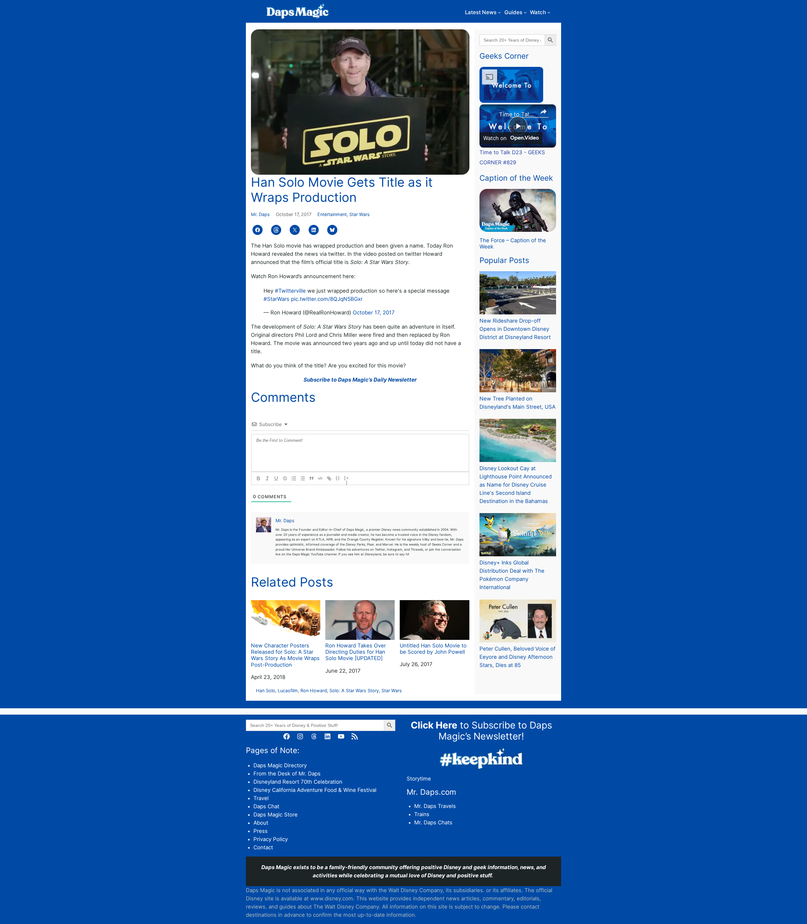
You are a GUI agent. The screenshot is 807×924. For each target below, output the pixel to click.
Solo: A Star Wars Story (354, 690)
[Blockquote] (311, 478)
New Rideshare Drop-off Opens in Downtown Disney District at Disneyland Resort (515, 329)
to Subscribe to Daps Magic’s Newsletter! (481, 730)
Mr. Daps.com (431, 792)
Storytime (419, 778)
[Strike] (285, 478)
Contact (263, 847)
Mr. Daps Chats (433, 822)
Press (260, 831)
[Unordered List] (302, 478)
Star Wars (359, 214)
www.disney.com (331, 898)
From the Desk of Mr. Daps (287, 773)
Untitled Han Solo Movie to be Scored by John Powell (433, 648)
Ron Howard (313, 690)
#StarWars (276, 299)
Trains (421, 814)
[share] (543, 111)
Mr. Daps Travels (435, 806)
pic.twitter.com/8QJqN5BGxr (327, 299)
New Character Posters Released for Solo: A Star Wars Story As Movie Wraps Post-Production (285, 655)
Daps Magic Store (275, 814)
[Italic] (267, 478)
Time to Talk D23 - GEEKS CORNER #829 (517, 114)
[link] (489, 114)
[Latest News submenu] (499, 12)
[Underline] (276, 478)
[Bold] (258, 478)
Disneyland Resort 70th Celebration (297, 782)
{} (338, 478)
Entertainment (332, 214)
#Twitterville (290, 291)
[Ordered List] (293, 478)
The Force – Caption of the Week (512, 243)
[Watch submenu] (548, 12)
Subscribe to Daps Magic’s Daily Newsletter (360, 380)
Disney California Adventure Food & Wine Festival (314, 790)
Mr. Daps (260, 214)
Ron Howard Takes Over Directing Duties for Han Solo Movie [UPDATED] (355, 651)
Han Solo (265, 690)
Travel (261, 798)
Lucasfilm (288, 690)
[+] (346, 479)
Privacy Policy (270, 839)
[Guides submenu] (525, 12)
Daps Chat (266, 806)
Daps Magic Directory (280, 765)
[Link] (329, 478)
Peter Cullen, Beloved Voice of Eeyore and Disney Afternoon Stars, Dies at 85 (517, 657)
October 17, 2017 (374, 312)
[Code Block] (320, 478)
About (260, 823)
